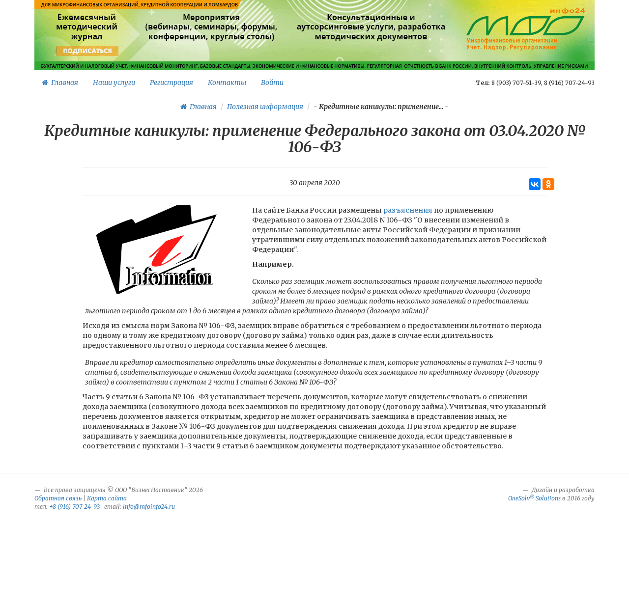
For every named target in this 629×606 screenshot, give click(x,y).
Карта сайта (107, 498)
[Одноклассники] (548, 184)
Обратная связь (58, 498)
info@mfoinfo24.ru (149, 506)
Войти (272, 82)
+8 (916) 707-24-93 (74, 506)
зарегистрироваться (210, 51)
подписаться (87, 51)
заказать (371, 51)
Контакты (227, 82)
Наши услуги (114, 82)
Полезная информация (265, 106)
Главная (63, 82)
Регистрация (171, 82)
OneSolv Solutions (534, 498)
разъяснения (407, 210)
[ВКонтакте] (535, 184)
